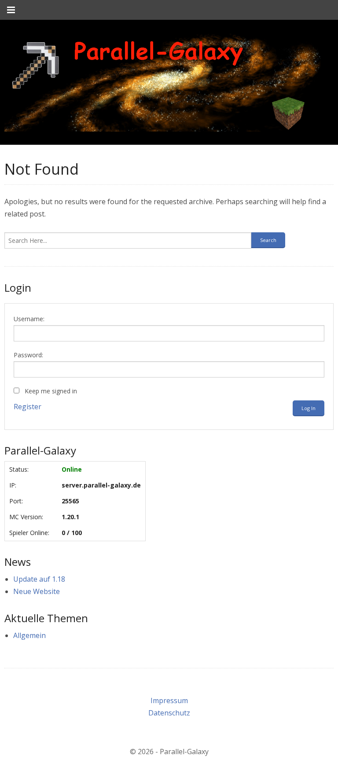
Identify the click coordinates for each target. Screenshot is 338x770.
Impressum (169, 700)
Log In (308, 408)
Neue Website (36, 591)
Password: (28, 355)
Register (27, 406)
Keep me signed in (51, 391)
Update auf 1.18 (39, 579)
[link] (162, 82)
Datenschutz (169, 713)
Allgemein (29, 635)
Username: (29, 319)
